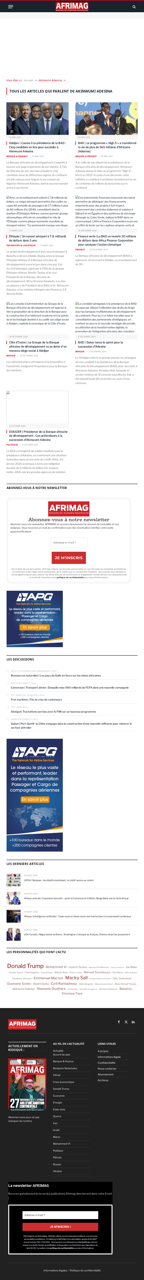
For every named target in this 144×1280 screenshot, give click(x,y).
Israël (56, 1129)
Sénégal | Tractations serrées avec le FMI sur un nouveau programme (53, 711)
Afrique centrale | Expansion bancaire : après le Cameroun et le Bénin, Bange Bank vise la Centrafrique (76, 898)
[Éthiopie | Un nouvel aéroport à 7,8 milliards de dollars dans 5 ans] (37, 212)
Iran (55, 1123)
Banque (10, 355)
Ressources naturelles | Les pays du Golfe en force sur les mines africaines (56, 675)
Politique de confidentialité (85, 1270)
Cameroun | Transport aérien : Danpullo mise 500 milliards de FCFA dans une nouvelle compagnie (70, 687)
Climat (56, 1075)
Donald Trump (25, 966)
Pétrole (57, 1157)
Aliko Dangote (86, 984)
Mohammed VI (56, 967)
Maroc (56, 1136)
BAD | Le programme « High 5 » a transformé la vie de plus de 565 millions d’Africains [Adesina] (107, 147)
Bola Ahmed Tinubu (125, 983)
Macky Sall (76, 977)
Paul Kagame (32, 972)
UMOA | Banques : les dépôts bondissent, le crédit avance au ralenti (59, 880)
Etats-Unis (59, 1109)
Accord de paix (61, 1054)
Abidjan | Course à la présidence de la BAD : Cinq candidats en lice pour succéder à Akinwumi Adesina (37, 147)
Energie (57, 1102)
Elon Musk (117, 972)
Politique (12, 444)
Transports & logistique (21, 245)
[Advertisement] (72, 48)
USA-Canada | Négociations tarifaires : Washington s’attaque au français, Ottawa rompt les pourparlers (77, 934)
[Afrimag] (72, 7)
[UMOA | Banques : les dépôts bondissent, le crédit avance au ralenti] (14, 880)
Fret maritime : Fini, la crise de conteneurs (36, 699)
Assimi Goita (41, 983)
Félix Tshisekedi (122, 978)
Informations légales (55, 1270)
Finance (80, 249)
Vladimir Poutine (78, 967)
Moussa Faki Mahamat (99, 967)
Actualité (58, 1050)
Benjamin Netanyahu (65, 1068)
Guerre (57, 1116)
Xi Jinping (72, 989)
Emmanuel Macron (48, 978)
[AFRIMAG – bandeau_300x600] (35, 850)
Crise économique (63, 1081)
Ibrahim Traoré (16, 972)
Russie (57, 1164)
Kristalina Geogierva (88, 989)
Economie (59, 1095)
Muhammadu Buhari (104, 984)
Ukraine (57, 1171)
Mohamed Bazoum (108, 989)
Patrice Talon (76, 972)
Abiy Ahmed (46, 972)
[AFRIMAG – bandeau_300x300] (35, 646)
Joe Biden (131, 967)
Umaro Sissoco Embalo (100, 978)
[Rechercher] (134, 6)
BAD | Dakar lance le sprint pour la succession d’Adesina (100, 344)
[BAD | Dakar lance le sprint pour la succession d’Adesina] (106, 318)
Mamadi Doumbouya (97, 972)
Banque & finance (17, 156)
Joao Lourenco (117, 967)
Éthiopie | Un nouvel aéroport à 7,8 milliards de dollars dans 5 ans (37, 238)
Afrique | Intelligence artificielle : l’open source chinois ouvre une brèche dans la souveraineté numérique (77, 916)
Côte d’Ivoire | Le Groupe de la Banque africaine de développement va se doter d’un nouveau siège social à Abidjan (38, 346)
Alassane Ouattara (51, 989)
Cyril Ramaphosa (64, 983)
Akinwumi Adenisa (23, 988)
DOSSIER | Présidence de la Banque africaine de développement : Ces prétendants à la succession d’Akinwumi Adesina (38, 436)
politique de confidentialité (70, 577)
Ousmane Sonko (19, 983)
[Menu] (10, 6)
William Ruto (61, 972)
